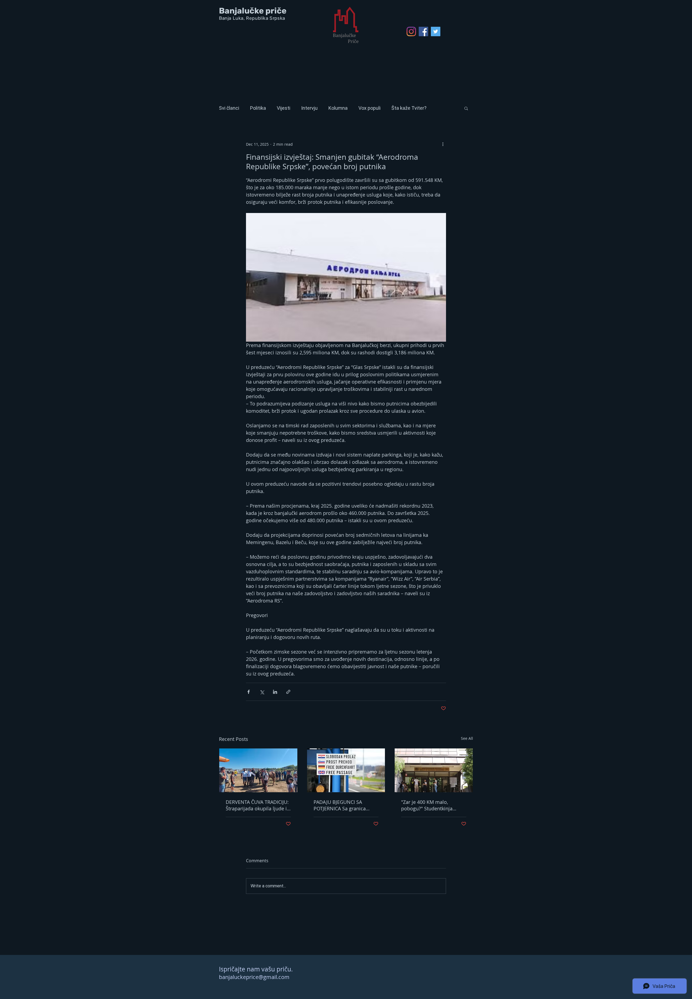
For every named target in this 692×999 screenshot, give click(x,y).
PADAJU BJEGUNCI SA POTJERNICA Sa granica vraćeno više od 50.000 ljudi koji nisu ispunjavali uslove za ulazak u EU (345, 805)
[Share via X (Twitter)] (261, 691)
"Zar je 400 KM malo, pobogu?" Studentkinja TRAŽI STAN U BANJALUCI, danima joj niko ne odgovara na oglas (430, 805)
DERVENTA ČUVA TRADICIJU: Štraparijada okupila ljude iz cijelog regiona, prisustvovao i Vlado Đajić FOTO (257, 805)
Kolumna (338, 108)
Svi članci (229, 108)
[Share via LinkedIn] (275, 691)
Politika (258, 108)
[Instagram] (411, 31)
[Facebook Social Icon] (423, 31)
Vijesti (283, 108)
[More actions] (443, 144)
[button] (466, 108)
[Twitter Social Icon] (435, 31)
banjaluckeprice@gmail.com (254, 977)
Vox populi (369, 108)
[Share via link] (288, 691)
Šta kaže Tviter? (409, 108)
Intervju (309, 108)
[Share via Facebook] (248, 691)
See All (467, 738)
